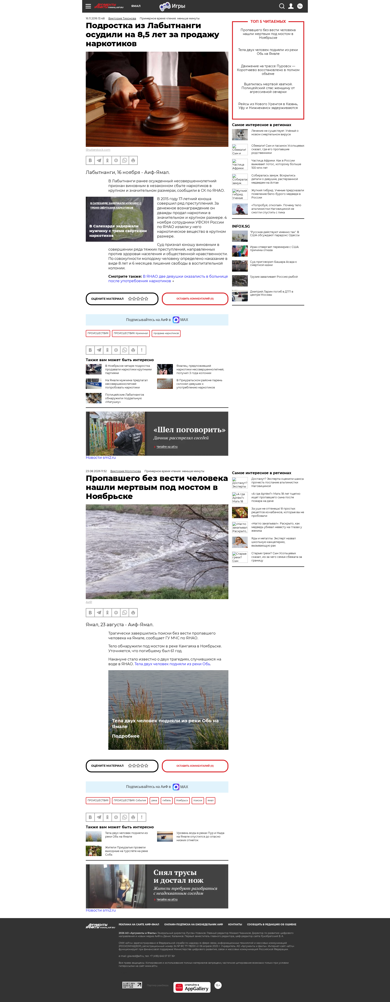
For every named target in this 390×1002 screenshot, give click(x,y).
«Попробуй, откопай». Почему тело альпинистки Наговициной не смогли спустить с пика (276, 208)
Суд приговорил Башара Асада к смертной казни (273, 263)
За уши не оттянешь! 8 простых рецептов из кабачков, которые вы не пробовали (277, 512)
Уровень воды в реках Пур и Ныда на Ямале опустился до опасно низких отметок (200, 836)
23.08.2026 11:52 (96, 471)
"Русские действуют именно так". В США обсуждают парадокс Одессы (274, 234)
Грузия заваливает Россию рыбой (274, 276)
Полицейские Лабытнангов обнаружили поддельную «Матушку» (124, 398)
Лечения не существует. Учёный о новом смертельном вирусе (275, 132)
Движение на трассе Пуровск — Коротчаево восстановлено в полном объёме (268, 70)
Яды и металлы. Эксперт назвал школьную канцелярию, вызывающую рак (273, 542)
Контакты (235, 924)
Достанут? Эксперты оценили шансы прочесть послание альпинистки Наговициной (277, 482)
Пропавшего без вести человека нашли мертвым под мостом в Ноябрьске (268, 34)
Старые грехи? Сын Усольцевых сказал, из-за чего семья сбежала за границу (276, 557)
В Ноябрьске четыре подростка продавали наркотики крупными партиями (128, 369)
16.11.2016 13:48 (95, 18)
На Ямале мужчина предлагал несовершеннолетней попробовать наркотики (126, 384)
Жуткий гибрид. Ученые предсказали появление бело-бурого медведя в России (277, 194)
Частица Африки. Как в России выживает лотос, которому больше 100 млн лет (276, 164)
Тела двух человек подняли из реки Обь (172, 664)
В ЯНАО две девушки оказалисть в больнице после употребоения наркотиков (168, 278)
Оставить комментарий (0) (195, 298)
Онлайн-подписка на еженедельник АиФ (193, 924)
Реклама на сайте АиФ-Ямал (139, 924)
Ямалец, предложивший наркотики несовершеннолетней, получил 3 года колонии (200, 369)
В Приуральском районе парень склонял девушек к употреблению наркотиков (199, 384)
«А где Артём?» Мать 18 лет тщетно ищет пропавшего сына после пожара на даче (275, 497)
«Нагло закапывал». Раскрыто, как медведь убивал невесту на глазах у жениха (276, 527)
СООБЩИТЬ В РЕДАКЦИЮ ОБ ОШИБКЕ (271, 924)
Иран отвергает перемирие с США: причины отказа (274, 248)
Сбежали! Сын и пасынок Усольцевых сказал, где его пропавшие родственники (277, 149)
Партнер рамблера (157, 985)
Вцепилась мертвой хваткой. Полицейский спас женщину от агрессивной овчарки (268, 88)
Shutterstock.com (98, 149)
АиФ (89, 602)
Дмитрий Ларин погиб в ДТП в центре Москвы (271, 293)
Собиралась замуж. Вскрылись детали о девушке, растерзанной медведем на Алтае (274, 179)
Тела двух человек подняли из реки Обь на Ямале (268, 52)
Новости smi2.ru (101, 457)
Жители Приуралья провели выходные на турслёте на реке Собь (126, 851)
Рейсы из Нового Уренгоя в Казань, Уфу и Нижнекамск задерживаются (268, 106)
